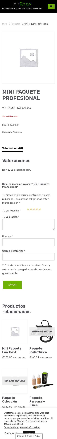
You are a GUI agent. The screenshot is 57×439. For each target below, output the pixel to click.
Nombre (7, 236)
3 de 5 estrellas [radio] (34, 209)
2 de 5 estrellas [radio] (31, 209)
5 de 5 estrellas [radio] (40, 209)
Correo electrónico (13, 251)
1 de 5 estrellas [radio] (28, 209)
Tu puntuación (11, 210)
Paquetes (15, 24)
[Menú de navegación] (51, 6)
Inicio (4, 24)
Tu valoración (10, 216)
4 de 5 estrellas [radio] (37, 209)
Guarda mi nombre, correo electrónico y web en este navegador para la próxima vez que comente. (27, 269)
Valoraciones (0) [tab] (12, 148)
